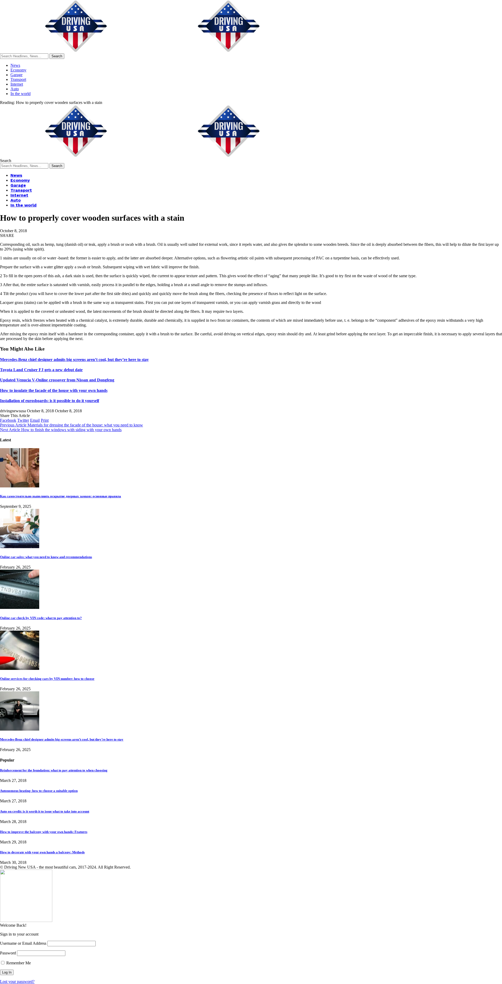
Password (8, 953)
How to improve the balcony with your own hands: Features (43, 832)
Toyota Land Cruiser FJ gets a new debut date (41, 370)
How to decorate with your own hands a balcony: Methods (42, 852)
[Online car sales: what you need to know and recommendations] (19, 546)
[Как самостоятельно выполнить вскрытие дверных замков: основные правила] (19, 486)
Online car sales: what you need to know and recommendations (46, 557)
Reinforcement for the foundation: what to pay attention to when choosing (53, 770)
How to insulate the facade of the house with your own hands (53, 390)
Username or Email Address (23, 943)
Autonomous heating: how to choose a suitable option (39, 791)
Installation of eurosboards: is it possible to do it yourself (49, 400)
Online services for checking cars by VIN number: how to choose (47, 679)
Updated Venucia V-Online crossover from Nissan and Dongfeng (57, 380)
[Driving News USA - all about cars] (152, 51)
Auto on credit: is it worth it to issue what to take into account (44, 811)
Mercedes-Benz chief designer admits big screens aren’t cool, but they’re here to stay (74, 359)
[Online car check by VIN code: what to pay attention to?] (19, 607)
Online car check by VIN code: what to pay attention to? (41, 618)
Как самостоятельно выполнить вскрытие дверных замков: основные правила (60, 496)
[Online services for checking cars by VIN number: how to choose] (19, 668)
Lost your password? (17, 981)
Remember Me (18, 963)
